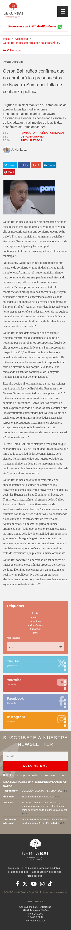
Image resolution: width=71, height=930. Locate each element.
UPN (35, 633)
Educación (35, 629)
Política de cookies (17, 871)
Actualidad (21, 38)
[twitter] (25, 884)
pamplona (28, 132)
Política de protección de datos (42, 868)
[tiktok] (50, 884)
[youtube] (34, 884)
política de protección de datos (49, 774)
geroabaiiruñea (32, 136)
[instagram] (42, 884)
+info (64, 790)
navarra (35, 618)
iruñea (43, 132)
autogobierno (35, 625)
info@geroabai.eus (35, 920)
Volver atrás (13, 50)
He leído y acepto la (36, 774)
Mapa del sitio (34, 875)
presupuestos (31, 140)
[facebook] (17, 884)
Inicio (6, 38)
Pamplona (17, 62)
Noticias (7, 62)
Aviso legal (14, 868)
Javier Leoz (18, 149)
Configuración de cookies (46, 871)
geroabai (57, 132)
